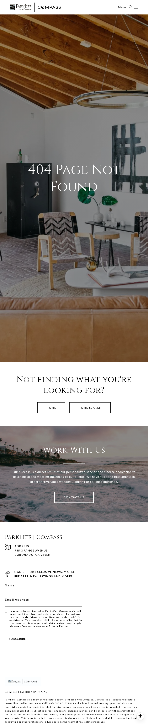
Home (51, 407)
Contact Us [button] (74, 497)
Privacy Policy (58, 626)
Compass (100, 699)
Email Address (17, 599)
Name (9, 585)
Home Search (90, 407)
